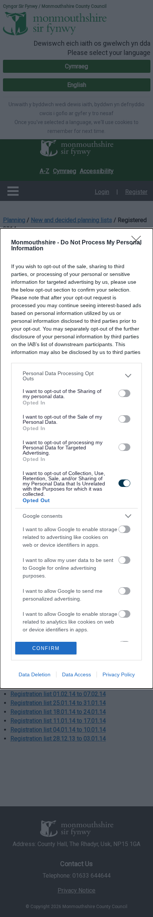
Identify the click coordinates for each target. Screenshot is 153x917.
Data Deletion (35, 674)
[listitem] (76, 376)
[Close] (138, 243)
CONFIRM (46, 648)
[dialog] (76, 458)
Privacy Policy (118, 674)
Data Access (76, 674)
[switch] (124, 393)
